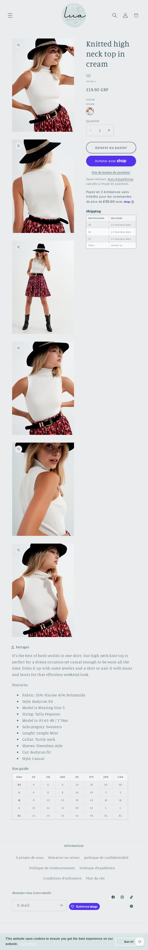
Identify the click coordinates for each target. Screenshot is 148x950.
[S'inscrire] (61, 905)
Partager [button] (22, 647)
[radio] (90, 111)
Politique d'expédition (97, 868)
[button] (10, 15)
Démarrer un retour (64, 857)
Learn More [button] (28, 944)
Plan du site (95, 878)
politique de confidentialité (106, 857)
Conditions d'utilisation (62, 878)
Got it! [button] (129, 941)
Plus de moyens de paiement (111, 172)
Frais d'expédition (121, 179)
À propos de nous (30, 857)
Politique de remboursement (52, 868)
